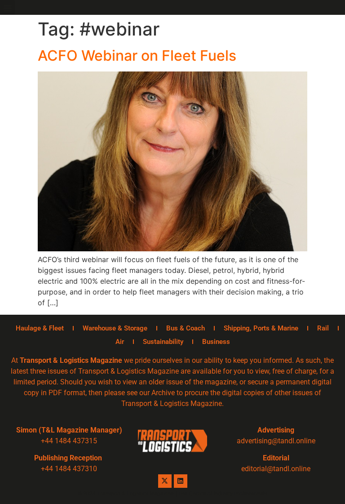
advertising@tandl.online (276, 441)
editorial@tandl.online (275, 468)
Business (216, 342)
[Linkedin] (180, 481)
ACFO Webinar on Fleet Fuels (137, 55)
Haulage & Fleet (40, 328)
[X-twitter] (165, 481)
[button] (7, 7)
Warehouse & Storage (115, 328)
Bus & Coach (185, 328)
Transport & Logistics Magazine (71, 360)
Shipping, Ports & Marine (261, 328)
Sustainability (163, 342)
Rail (323, 328)
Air (119, 342)
